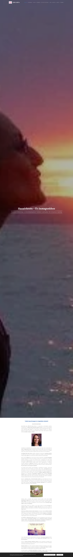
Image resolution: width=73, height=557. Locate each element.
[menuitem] (26, 2)
